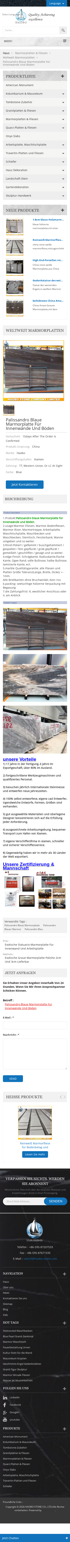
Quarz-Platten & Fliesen (21, 127)
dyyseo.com (48, 1510)
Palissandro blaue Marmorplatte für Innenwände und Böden (28, 1006)
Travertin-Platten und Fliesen (25, 153)
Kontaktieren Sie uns (15, 1298)
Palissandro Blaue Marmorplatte (22, 925)
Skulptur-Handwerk (18, 195)
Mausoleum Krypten (15, 1358)
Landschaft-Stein (17, 178)
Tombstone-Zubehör (19, 102)
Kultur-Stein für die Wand (17, 1352)
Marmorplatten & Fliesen (22, 119)
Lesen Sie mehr (35, 1154)
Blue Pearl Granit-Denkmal (18, 1336)
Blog (5, 1309)
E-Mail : (8, 1017)
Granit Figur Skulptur (15, 1369)
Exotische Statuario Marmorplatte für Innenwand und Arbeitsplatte (29, 946)
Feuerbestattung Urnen (16, 1347)
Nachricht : (11, 1034)
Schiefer (11, 161)
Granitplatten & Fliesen (21, 110)
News (6, 1292)
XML (5, 1315)
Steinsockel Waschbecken (17, 1330)
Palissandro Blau (34, 929)
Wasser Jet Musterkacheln (18, 1380)
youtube (15, 1419)
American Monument (19, 85)
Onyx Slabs (13, 136)
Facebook (15, 1404)
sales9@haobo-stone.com (40, 1258)
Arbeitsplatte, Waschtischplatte (26, 144)
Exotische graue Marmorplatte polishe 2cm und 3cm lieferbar (33, 959)
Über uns (8, 1287)
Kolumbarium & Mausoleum (24, 93)
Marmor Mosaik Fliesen (16, 1375)
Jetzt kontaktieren (25, 484)
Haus (6, 53)
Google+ (14, 1412)
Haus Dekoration (16, 170)
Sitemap (7, 1304)
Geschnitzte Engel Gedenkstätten (22, 1363)
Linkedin (15, 1397)
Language (55, 3)
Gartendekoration (17, 187)
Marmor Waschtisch (14, 1341)
